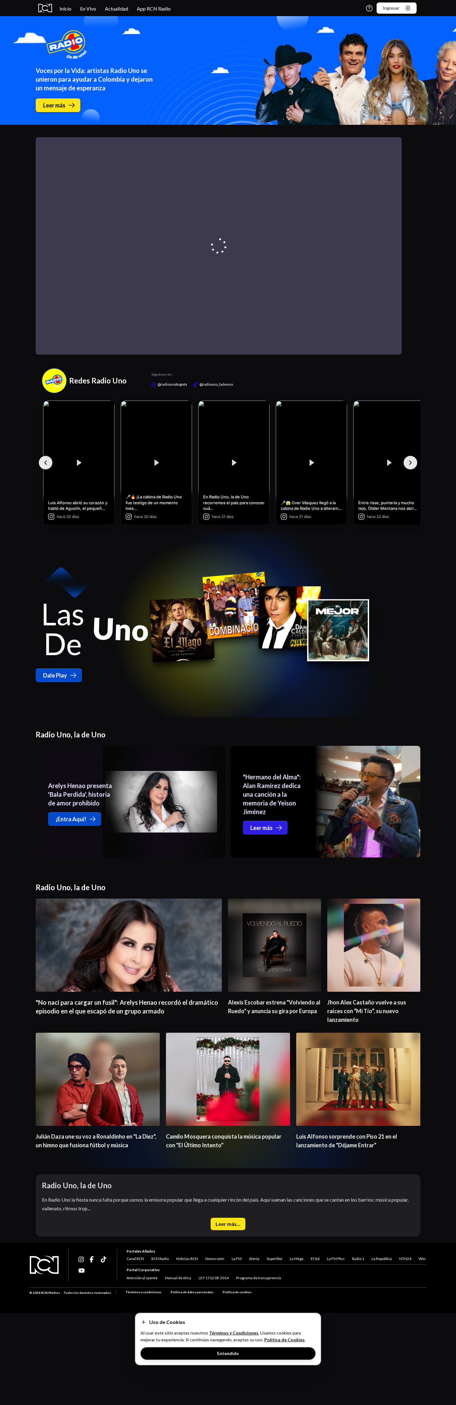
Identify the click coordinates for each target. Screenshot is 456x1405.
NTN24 (405, 1258)
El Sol (315, 1258)
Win (422, 1258)
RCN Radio (160, 1258)
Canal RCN (135, 1258)
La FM (237, 1258)
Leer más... (228, 1224)
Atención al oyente (142, 1278)
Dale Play (55, 675)
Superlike (274, 1258)
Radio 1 (358, 1258)
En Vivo (88, 8)
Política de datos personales (192, 1292)
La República (382, 1258)
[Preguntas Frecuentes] (369, 8)
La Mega (296, 1258)
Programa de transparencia (258, 1278)
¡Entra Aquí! (71, 819)
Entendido (228, 1353)
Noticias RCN (187, 1258)
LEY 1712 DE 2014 (214, 1278)
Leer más (54, 105)
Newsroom (214, 1258)
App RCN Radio (154, 8)
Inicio (65, 8)
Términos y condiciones (143, 1292)
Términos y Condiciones (233, 1332)
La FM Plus (336, 1258)
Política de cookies (237, 1292)
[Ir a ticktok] (81, 1259)
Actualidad (116, 8)
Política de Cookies (284, 1339)
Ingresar (391, 8)
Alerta (254, 1258)
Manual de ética (178, 1278)
